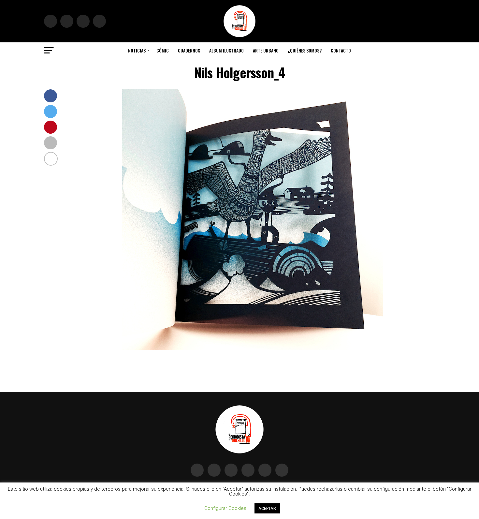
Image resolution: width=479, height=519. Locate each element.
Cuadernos (189, 50)
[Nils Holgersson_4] (252, 348)
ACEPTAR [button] (267, 508)
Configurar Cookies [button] (225, 508)
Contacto (341, 50)
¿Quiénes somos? (305, 50)
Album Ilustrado (226, 50)
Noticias (137, 50)
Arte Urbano (266, 50)
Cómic (162, 50)
